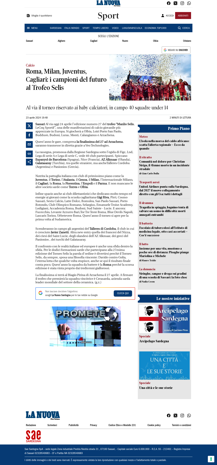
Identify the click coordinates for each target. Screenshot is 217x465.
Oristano (187, 41)
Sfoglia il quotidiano (41, 16)
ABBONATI (183, 16)
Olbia (155, 41)
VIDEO (115, 28)
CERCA (186, 28)
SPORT (86, 28)
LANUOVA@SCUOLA (132, 28)
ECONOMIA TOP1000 (155, 28)
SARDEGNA (56, 28)
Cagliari (93, 41)
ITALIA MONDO (71, 28)
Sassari (29, 41)
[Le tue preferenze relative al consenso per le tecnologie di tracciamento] (211, 459)
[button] (85, 326)
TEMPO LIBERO (100, 28)
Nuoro (125, 41)
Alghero (61, 41)
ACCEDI (170, 16)
